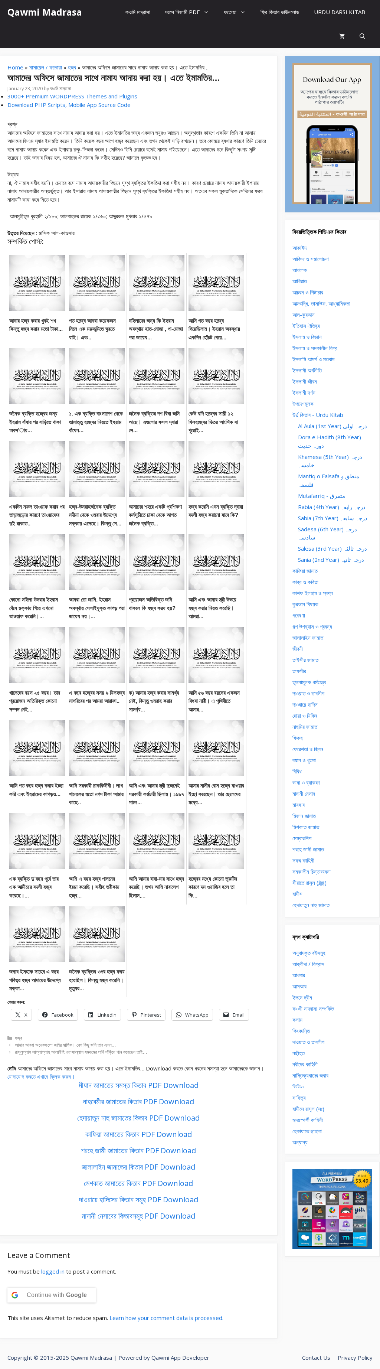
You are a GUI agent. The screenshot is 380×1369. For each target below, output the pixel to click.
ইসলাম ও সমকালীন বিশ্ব (314, 348)
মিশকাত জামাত (305, 827)
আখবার (298, 975)
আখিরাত (299, 281)
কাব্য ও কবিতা (305, 582)
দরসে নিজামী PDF (182, 12)
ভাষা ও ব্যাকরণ (306, 782)
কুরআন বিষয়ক (305, 604)
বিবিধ (297, 771)
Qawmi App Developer (180, 1357)
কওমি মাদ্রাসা (137, 12)
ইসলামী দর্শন (303, 392)
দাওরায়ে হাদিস (305, 704)
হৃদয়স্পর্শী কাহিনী (307, 1120)
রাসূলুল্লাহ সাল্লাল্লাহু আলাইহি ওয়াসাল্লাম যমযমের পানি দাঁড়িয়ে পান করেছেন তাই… (81, 1052)
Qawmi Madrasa (44, 12)
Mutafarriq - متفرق (321, 495)
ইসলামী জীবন (304, 381)
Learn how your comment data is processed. (166, 1317)
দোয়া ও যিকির (304, 715)
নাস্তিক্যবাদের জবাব (310, 1075)
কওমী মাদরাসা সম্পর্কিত (313, 1008)
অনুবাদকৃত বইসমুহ (308, 952)
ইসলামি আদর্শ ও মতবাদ (313, 359)
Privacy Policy (355, 1357)
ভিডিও (298, 1086)
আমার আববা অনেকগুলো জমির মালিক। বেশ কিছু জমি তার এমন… (65, 1045)
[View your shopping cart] (342, 36)
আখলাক (299, 270)
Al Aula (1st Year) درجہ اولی (332, 426)
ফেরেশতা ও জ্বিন (307, 749)
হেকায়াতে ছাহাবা (307, 1131)
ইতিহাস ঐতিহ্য (306, 325)
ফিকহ (297, 737)
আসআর (299, 986)
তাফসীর (299, 671)
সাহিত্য (299, 1097)
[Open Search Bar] (362, 36)
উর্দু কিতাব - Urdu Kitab (317, 414)
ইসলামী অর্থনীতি (307, 370)
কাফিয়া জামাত (305, 570)
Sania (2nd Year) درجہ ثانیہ (331, 559)
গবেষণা (298, 615)
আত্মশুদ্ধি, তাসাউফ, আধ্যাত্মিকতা (321, 303)
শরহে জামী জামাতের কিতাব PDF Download (138, 1150)
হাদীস (297, 893)
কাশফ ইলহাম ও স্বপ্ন (312, 593)
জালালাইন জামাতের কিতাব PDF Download (138, 1167)
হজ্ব (72, 67)
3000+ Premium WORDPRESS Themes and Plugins (72, 96)
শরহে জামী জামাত (308, 849)
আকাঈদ (299, 247)
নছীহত (298, 1053)
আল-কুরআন (303, 314)
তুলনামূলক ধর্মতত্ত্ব (309, 682)
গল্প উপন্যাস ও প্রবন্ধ (312, 626)
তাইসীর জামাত (305, 660)
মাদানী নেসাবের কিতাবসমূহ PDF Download (138, 1216)
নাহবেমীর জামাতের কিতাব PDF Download (138, 1101)
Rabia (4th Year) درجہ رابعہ (332, 507)
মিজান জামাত (304, 815)
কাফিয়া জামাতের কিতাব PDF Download (138, 1134)
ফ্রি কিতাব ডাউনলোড (280, 12)
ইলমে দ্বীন (302, 997)
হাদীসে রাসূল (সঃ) (308, 1108)
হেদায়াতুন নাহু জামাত (311, 905)
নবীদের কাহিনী (305, 1064)
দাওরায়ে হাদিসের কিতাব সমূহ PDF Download (138, 1199)
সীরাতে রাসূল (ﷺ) (309, 882)
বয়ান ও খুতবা (304, 760)
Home (15, 67)
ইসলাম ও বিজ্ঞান (307, 336)
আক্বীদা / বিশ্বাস (308, 964)
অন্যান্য (300, 1142)
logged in (53, 1271)
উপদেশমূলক (303, 403)
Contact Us (316, 1357)
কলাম (297, 1019)
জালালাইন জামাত (307, 637)
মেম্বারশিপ (301, 838)
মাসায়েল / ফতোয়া (45, 67)
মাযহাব (298, 804)
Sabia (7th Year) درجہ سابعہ (332, 518)
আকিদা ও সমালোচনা (310, 259)
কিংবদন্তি (301, 1030)
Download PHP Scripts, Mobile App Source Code (69, 104)
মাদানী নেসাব (303, 793)
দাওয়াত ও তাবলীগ (308, 693)
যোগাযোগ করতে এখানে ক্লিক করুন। (41, 1076)
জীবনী (297, 648)
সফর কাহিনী (303, 860)
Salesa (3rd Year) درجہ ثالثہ (332, 548)
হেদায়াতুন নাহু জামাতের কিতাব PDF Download (138, 1118)
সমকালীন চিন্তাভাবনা (311, 871)
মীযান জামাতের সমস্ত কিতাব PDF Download (139, 1085)
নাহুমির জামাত (304, 726)
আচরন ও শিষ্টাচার (307, 292)
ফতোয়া (230, 12)
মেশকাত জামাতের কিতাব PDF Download (138, 1183)
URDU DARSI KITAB (339, 12)
